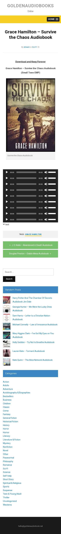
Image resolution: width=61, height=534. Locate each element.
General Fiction (10, 418)
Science (6, 472)
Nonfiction (7, 447)
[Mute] (45, 172)
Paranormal (8, 458)
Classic (6, 407)
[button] (53, 19)
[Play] (6, 172)
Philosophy (8, 461)
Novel (5, 450)
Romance (7, 465)
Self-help (7, 476)
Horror (6, 429)
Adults (6, 385)
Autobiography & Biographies (16, 392)
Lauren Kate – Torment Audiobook (29, 351)
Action (6, 382)
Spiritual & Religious (12, 483)
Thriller (6, 497)
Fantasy (6, 414)
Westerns (7, 505)
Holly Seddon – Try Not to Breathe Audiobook (33, 342)
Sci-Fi (34, 47)
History (6, 425)
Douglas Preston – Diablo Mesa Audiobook (29, 253)
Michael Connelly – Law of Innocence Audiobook (35, 324)
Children (7, 403)
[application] (30, 172)
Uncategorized (10, 501)
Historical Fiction (10, 421)
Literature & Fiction (11, 440)
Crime (6, 411)
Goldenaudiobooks (30, 5)
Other (5, 454)
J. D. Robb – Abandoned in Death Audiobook (32, 245)
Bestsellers (8, 396)
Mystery (7, 443)
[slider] (52, 172)
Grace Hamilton (33, 234)
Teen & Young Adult (12, 494)
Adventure (8, 389)
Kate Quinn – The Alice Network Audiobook (33, 360)
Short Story (8, 479)
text (7, 224)
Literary (6, 436)
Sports (6, 486)
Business (7, 400)
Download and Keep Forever (30, 61)
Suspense (7, 490)
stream (27, 47)
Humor (6, 432)
